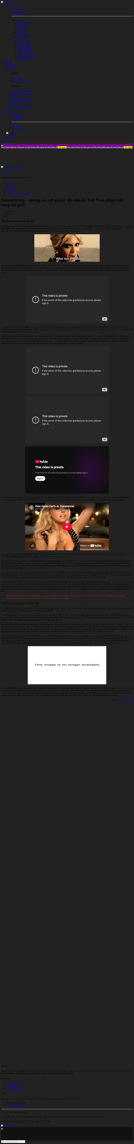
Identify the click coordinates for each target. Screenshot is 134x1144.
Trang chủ (10, 189)
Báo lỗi (9, 184)
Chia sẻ (9, 182)
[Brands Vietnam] (8, 2)
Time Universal (6, 172)
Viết (2, 142)
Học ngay (62, 147)
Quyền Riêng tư (13, 1086)
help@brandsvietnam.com (17, 1105)
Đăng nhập (10, 135)
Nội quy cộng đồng (14, 1088)
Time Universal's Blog (125, 700)
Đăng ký (9, 138)
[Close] (2, 145)
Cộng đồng (11, 191)
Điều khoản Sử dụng (15, 1084)
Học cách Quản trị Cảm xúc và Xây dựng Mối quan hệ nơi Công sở (33, 147)
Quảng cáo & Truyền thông (17, 194)
